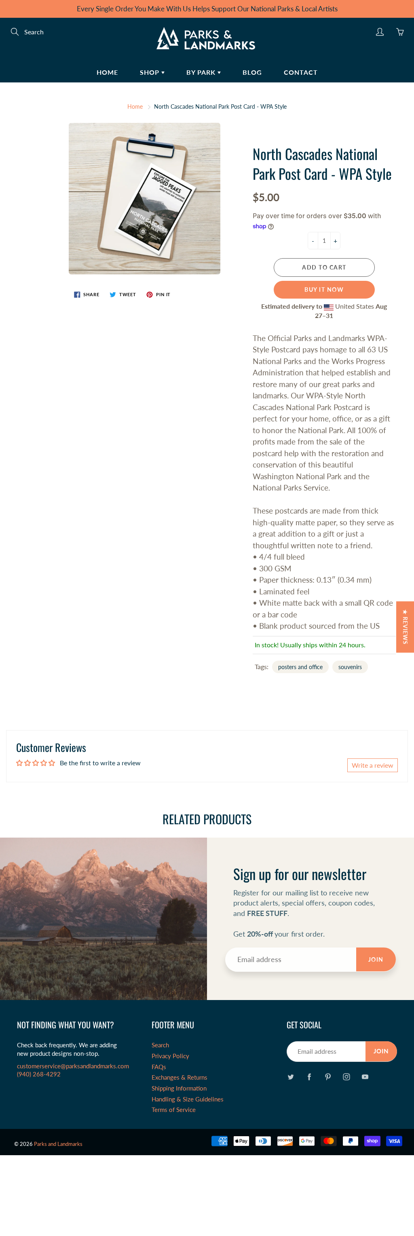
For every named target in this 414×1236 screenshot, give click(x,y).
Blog (252, 72)
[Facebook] (309, 1077)
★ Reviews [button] (405, 626)
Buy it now (324, 289)
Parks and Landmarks (58, 1144)
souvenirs (350, 666)
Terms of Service (174, 1109)
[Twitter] (291, 1077)
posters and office (300, 666)
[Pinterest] (328, 1077)
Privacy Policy (170, 1056)
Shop (150, 72)
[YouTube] (365, 1077)
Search (160, 1045)
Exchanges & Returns (179, 1077)
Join (376, 959)
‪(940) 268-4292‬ (39, 1074)
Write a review (372, 765)
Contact (301, 72)
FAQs (159, 1066)
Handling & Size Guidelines (188, 1099)
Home (107, 72)
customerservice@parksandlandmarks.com (73, 1066)
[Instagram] (347, 1077)
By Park (202, 72)
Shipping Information (179, 1088)
